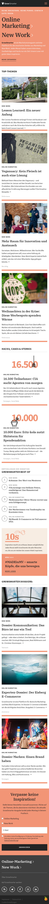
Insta (27, 889)
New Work (16, 35)
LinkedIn (36, 889)
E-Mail (5, 830)
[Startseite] (10, 3)
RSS (3, 889)
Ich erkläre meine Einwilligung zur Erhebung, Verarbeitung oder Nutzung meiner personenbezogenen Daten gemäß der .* (24, 838)
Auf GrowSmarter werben (12, 882)
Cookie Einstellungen (9, 902)
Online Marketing (16, 22)
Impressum (5, 899)
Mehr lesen (10, 571)
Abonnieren (24, 847)
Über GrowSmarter (9, 877)
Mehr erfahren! (9, 60)
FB (18, 889)
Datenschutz (16, 899)
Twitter (12, 889)
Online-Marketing (17, 861)
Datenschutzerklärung (11, 840)
